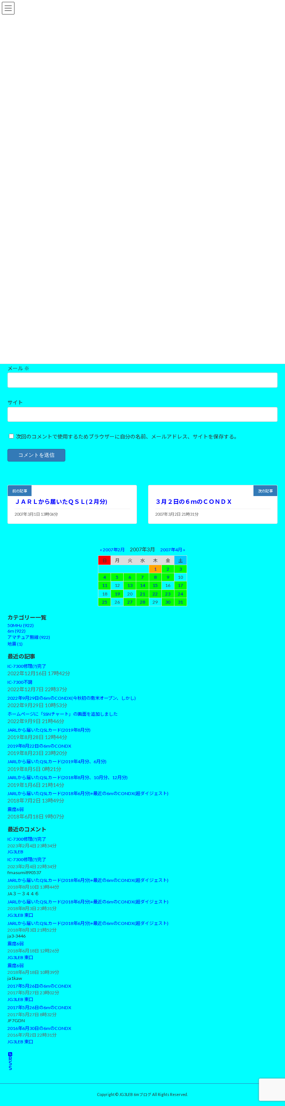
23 (167, 593)
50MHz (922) (20, 625)
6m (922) (16, 631)
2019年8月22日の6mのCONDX (39, 745)
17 (180, 585)
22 (155, 593)
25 (104, 601)
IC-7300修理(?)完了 (26, 666)
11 (104, 585)
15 (155, 585)
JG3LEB (15, 851)
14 (142, 585)
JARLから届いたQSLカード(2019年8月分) (49, 729)
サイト (15, 402)
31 (180, 601)
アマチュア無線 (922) (28, 637)
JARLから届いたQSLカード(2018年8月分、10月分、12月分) (67, 777)
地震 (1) (15, 644)
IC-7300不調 (19, 682)
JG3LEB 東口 (20, 915)
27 (129, 601)
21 (142, 593)
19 (117, 593)
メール (18, 368)
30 (167, 601)
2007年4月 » (172, 549)
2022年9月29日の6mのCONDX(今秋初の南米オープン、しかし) (71, 698)
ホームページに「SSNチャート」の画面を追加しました (62, 714)
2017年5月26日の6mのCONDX (39, 986)
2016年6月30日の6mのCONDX (39, 1028)
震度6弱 (15, 809)
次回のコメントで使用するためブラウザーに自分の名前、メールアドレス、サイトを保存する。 (127, 436)
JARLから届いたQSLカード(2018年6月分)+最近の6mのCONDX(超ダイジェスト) (87, 793)
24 (180, 593)
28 (142, 601)
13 (129, 585)
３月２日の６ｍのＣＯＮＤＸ (193, 501)
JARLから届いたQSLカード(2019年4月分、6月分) (57, 761)
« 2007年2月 (112, 549)
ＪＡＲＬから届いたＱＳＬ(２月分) (60, 501)
